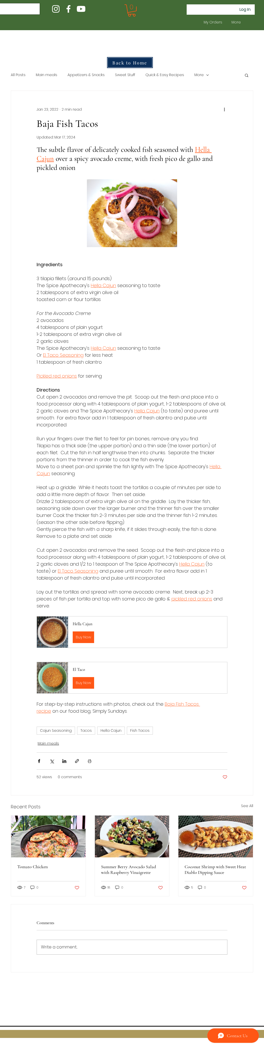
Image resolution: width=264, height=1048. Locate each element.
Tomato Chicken (32, 867)
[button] (132, 10)
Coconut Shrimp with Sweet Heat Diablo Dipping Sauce (215, 869)
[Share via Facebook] (39, 761)
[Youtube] (81, 9)
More (199, 74)
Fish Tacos (140, 730)
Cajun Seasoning (56, 730)
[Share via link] (77, 761)
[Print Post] (89, 761)
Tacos (86, 730)
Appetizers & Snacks (86, 74)
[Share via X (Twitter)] (51, 761)
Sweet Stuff (125, 74)
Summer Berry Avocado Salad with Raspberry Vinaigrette (128, 869)
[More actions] (224, 109)
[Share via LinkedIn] (64, 761)
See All (247, 805)
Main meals (46, 74)
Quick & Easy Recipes (164, 74)
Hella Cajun (111, 730)
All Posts (18, 74)
